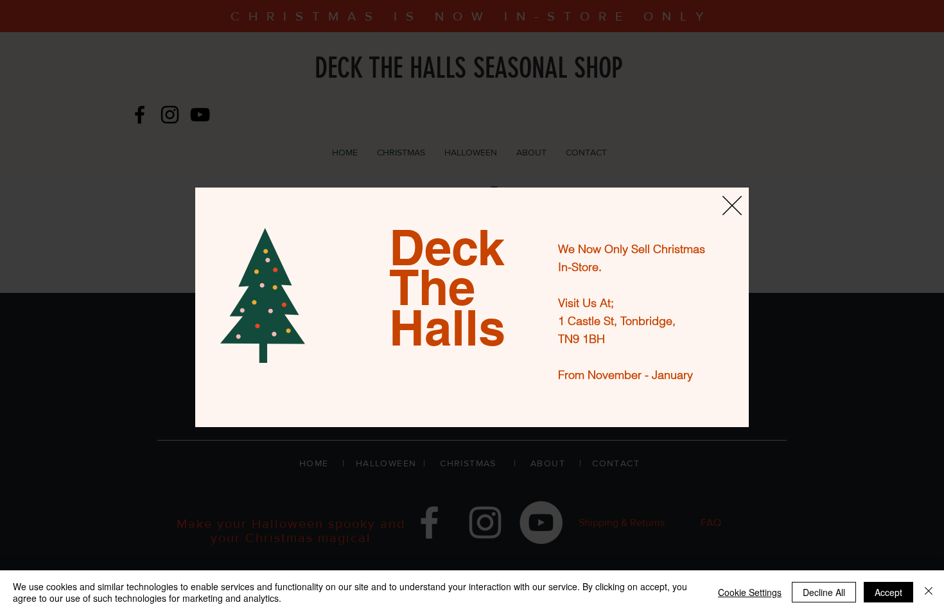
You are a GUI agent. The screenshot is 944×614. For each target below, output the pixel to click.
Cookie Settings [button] (750, 592)
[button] (732, 205)
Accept (888, 592)
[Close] (928, 592)
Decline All (824, 592)
